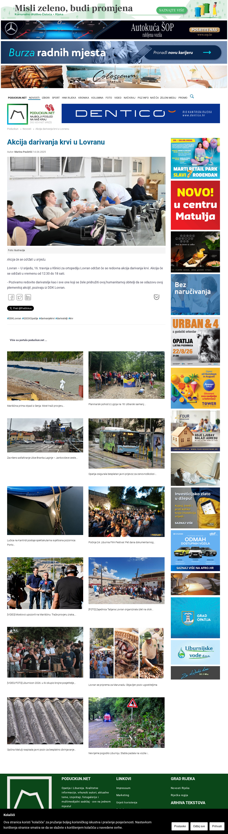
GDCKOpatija (31, 318)
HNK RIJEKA (69, 97)
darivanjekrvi (47, 318)
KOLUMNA (97, 97)
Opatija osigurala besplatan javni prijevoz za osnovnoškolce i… (123, 474)
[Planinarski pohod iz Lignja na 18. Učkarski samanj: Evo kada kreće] (127, 375)
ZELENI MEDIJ (168, 97)
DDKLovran (15, 318)
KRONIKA (83, 97)
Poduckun (12, 128)
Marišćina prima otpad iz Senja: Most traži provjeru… (35, 405)
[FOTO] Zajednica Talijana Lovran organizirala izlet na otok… (121, 609)
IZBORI (46, 97)
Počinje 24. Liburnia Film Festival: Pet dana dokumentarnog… (122, 542)
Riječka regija (179, 795)
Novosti (27, 128)
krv (71, 318)
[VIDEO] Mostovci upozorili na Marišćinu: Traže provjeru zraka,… (41, 614)
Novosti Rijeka (180, 788)
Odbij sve (199, 826)
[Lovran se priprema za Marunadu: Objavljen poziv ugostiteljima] (127, 653)
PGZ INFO (143, 97)
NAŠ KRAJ (129, 97)
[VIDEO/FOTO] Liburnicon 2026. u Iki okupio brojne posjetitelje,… (41, 682)
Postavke (180, 826)
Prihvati (217, 826)
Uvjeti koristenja (126, 802)
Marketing (122, 795)
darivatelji (62, 318)
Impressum (123, 788)
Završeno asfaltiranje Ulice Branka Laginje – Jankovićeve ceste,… (42, 457)
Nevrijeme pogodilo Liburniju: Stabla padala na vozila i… (119, 753)
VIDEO (117, 97)
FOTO (109, 97)
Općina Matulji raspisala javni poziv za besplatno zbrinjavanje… (41, 749)
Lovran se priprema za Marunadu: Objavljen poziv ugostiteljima (123, 684)
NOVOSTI (34, 97)
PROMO (182, 97)
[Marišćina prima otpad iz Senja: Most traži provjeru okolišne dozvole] (45, 375)
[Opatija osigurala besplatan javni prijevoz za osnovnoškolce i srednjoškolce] (127, 443)
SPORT (56, 97)
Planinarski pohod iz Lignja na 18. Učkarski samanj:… (117, 404)
